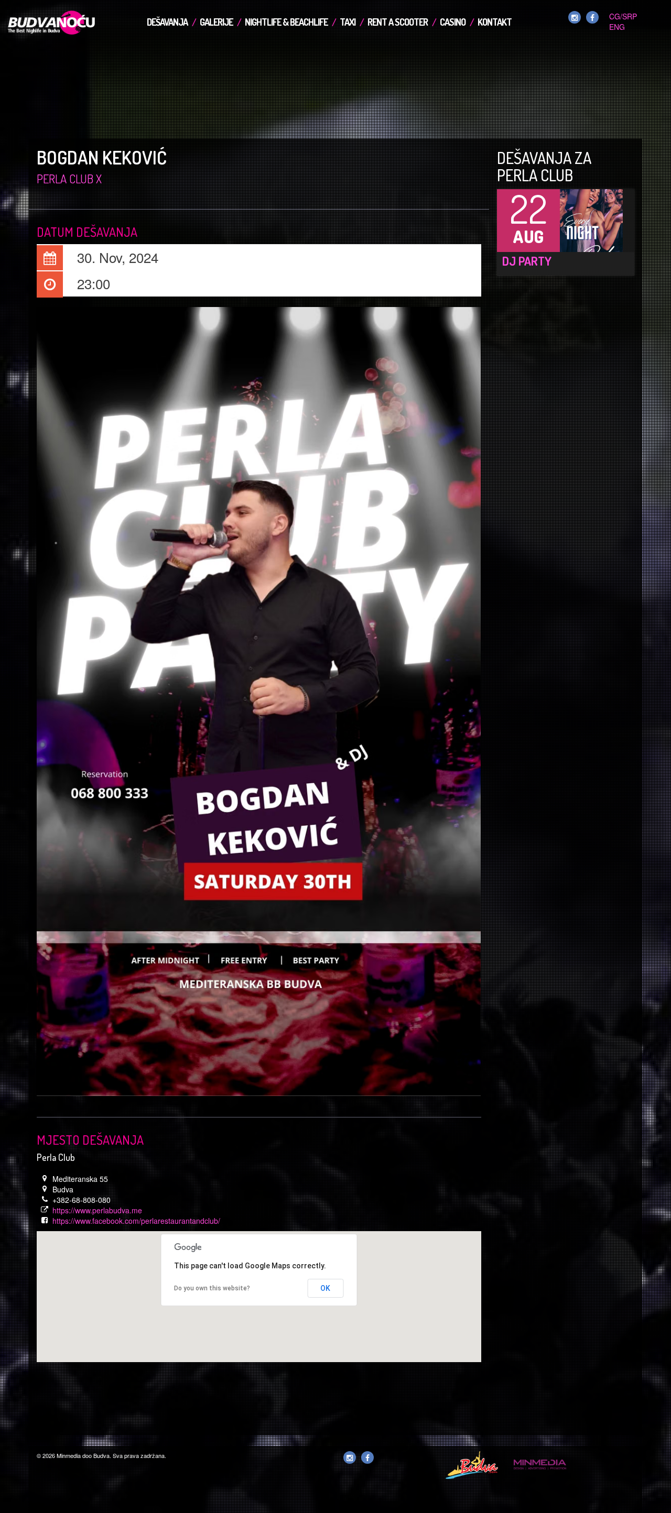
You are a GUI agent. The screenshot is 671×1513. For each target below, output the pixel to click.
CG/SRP (623, 16)
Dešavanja (167, 22)
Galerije (216, 22)
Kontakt (495, 22)
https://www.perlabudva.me (97, 1210)
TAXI (347, 22)
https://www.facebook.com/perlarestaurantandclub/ (136, 1220)
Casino (453, 22)
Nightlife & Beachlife (286, 22)
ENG (617, 26)
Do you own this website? (212, 1288)
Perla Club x (69, 178)
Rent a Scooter (397, 22)
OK (325, 1288)
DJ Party (526, 261)
